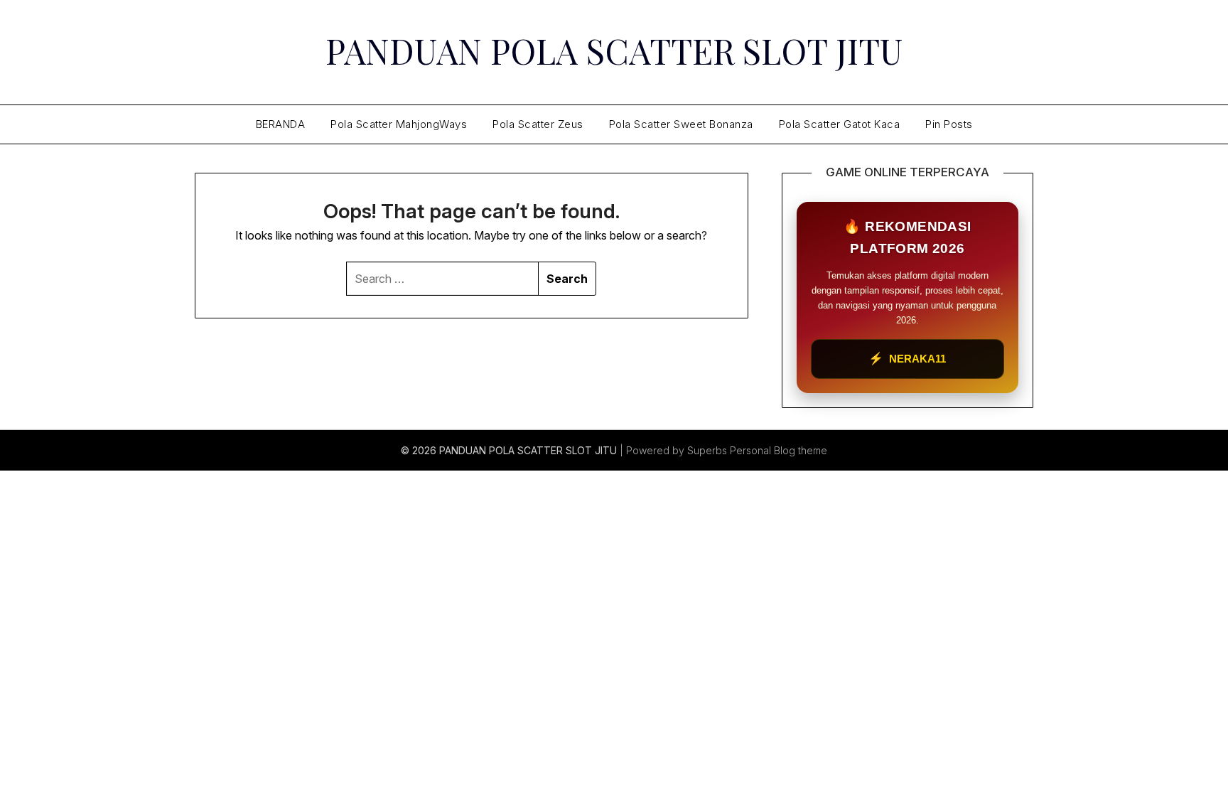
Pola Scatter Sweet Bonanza (681, 124)
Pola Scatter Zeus (537, 124)
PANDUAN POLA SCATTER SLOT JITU (614, 50)
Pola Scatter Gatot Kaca (839, 124)
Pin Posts (949, 124)
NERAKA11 (907, 358)
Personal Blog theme (778, 450)
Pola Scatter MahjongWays (398, 124)
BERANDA (281, 124)
